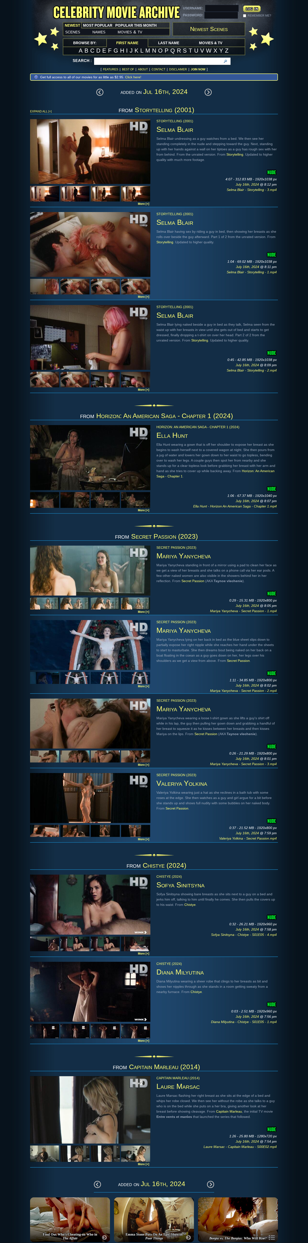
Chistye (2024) (164, 865)
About (143, 69)
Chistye (190, 905)
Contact (158, 69)
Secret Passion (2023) (164, 536)
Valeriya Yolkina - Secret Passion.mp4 (248, 838)
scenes (72, 32)
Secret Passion (192, 581)
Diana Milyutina (180, 972)
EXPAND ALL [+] (40, 111)
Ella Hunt (172, 435)
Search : (82, 61)
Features (110, 69)
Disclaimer (178, 69)
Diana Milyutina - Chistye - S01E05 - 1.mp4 (244, 1022)
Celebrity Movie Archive (116, 12)
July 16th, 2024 (248, 184)
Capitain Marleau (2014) (164, 1067)
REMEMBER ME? (259, 15)
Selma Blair (174, 129)
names (98, 32)
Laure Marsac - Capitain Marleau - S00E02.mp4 (240, 1147)
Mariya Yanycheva (183, 556)
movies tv (130, 32)
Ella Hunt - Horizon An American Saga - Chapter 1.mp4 (235, 506)
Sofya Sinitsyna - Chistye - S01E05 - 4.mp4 (244, 935)
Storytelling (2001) (164, 110)
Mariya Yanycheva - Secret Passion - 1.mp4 (243, 611)
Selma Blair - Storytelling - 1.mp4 (252, 272)
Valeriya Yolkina (181, 783)
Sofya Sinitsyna (180, 885)
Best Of (128, 69)
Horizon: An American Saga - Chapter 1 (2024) (164, 416)
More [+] (143, 204)
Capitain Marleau (229, 1111)
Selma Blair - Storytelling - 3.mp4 (252, 190)
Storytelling (234, 154)
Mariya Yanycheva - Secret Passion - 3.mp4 (243, 764)
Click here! (133, 77)
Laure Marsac (178, 1086)
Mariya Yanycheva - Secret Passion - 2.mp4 (243, 691)
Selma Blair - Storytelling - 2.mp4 (252, 370)
